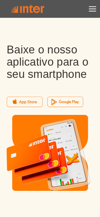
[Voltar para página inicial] (27, 8)
